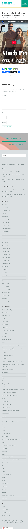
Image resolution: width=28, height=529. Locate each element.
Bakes (3, 318)
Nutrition (4, 448)
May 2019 (4, 275)
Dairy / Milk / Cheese (7, 355)
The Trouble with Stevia (8, 169)
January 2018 (5, 301)
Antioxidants (5, 312)
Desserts (4, 358)
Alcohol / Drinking (7, 310)
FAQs (3, 386)
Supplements (5, 483)
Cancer (4, 336)
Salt (3, 468)
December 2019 (6, 254)
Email (4, 117)
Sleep (3, 477)
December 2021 (6, 210)
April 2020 (5, 243)
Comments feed (6, 512)
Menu (25, 3)
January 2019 (5, 286)
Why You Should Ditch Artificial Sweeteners (13, 171)
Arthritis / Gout (6, 315)
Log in (3, 506)
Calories (4, 333)
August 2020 (5, 231)
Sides (3, 471)
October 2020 (5, 225)
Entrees (4, 381)
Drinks (4, 375)
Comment (5, 95)
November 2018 (6, 292)
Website (4, 122)
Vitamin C (4, 492)
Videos (17, 17)
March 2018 (5, 298)
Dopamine (5, 372)
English (6, 527)
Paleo (3, 454)
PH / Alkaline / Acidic (7, 457)
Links (3, 430)
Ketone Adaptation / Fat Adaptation (11, 422)
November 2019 (6, 257)
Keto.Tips (7, 2)
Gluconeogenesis (6, 404)
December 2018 (6, 289)
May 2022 (4, 204)
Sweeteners (5, 486)
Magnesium (5, 436)
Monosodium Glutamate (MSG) (10, 445)
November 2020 (6, 222)
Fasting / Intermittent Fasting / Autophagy (13, 389)
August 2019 (5, 266)
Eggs (3, 378)
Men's (3, 442)
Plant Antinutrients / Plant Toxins (11, 460)
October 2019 (5, 260)
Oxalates (4, 451)
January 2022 (5, 207)
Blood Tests (5, 321)
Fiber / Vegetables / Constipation (10, 392)
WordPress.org (6, 515)
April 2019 (4, 278)
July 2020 (4, 234)
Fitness (4, 398)
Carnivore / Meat (6, 339)
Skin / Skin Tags (6, 474)
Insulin (4, 416)
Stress (3, 480)
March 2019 (5, 281)
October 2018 (5, 295)
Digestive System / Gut (8, 369)
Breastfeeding (6, 327)
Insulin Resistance (7, 419)
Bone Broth (5, 324)
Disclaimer (11, 522)
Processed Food (6, 463)
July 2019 (4, 269)
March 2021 (5, 216)
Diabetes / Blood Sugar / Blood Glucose (12, 361)
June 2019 (4, 272)
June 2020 (4, 237)
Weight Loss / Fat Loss (8, 495)
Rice (3, 465)
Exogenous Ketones (7, 383)
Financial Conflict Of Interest (10, 395)
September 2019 (6, 263)
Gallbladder (5, 401)
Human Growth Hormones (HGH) (11, 410)
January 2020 (5, 251)
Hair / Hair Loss (6, 407)
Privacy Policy (18, 522)
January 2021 (5, 219)
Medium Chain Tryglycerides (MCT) (11, 439)
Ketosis (4, 424)
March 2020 (5, 245)
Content (4, 352)
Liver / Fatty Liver (6, 433)
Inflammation (5, 413)
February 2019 (5, 283)
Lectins (4, 427)
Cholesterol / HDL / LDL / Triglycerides (12, 345)
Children (4, 342)
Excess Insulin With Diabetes (15, 144)
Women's (4, 498)
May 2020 (4, 240)
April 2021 (4, 213)
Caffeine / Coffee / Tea (8, 330)
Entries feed (5, 509)
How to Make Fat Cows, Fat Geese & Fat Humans (13, 139)
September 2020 (6, 228)
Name (4, 112)
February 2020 (6, 248)
